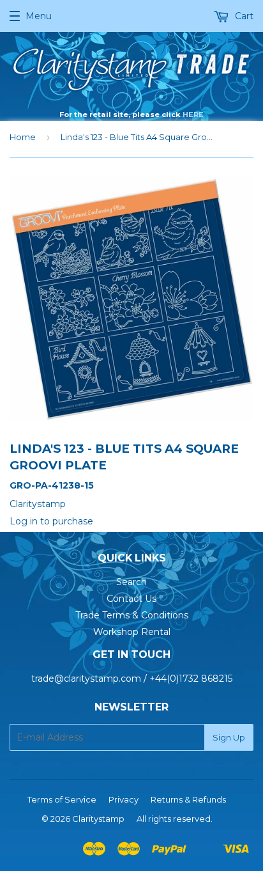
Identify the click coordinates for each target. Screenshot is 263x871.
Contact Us (131, 598)
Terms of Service (61, 799)
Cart (242, 16)
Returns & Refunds (188, 799)
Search (131, 582)
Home (23, 137)
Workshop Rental (131, 632)
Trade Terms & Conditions (131, 615)
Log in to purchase (51, 521)
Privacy (124, 799)
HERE (193, 114)
